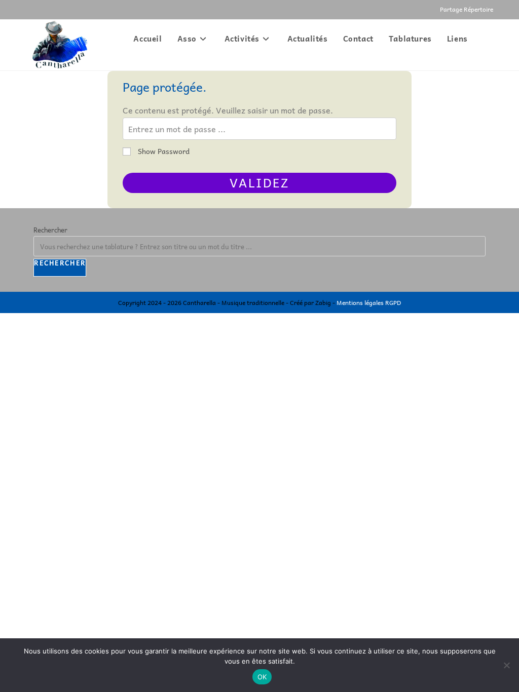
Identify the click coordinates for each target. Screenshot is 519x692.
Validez (259, 182)
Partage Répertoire (466, 9)
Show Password (163, 151)
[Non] (506, 665)
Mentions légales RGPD (369, 302)
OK (262, 677)
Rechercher (50, 229)
